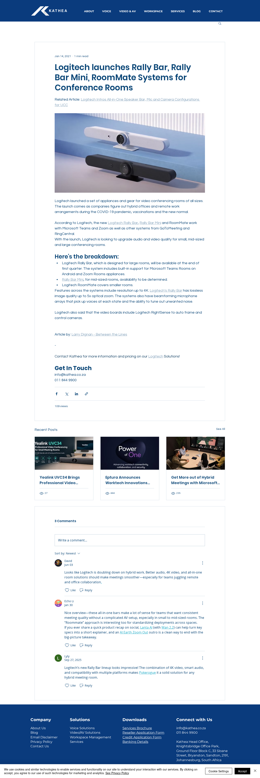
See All (220, 429)
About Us (38, 728)
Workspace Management (90, 737)
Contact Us (39, 746)
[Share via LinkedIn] (76, 394)
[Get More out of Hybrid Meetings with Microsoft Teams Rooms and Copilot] (195, 453)
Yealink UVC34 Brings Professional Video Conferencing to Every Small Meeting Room (61, 480)
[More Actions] (202, 563)
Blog (34, 733)
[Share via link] (86, 394)
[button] (220, 23)
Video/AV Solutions (85, 733)
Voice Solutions (82, 728)
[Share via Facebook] (56, 394)
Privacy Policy (41, 742)
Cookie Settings (219, 771)
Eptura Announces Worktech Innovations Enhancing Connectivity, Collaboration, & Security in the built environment (129, 480)
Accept (242, 771)
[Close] (255, 771)
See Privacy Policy (117, 773)
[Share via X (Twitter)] (66, 394)
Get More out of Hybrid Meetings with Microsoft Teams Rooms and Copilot (194, 480)
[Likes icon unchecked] (67, 590)
